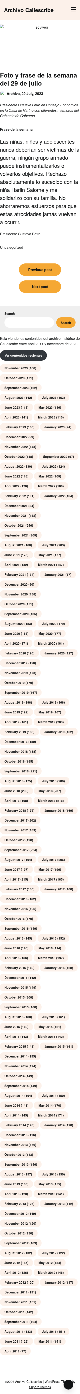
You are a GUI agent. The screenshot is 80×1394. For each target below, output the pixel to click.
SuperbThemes (40, 1387)
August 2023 (14, 397)
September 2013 (16, 1164)
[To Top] (68, 1385)
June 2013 (12, 1184)
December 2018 (16, 741)
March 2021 (46, 564)
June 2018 (12, 790)
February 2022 (15, 496)
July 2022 (49, 466)
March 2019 (46, 722)
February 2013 (15, 1203)
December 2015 (16, 977)
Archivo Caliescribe (29, 9)
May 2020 (45, 633)
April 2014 (12, 1115)
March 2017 (46, 879)
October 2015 (14, 997)
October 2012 (14, 1233)
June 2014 (12, 1105)
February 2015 (15, 1046)
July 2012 (49, 1253)
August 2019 (14, 702)
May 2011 (45, 1341)
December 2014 (16, 1056)
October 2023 (14, 378)
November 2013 (16, 1144)
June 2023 (12, 407)
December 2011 (16, 1292)
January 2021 (54, 574)
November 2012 (16, 1223)
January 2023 (54, 427)
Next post (40, 286)
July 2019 (49, 702)
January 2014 (54, 1125)
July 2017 (49, 859)
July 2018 (49, 781)
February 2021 (15, 574)
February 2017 (15, 889)
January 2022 (54, 496)
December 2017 (16, 820)
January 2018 (54, 810)
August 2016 (14, 938)
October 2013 (14, 1154)
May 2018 (45, 790)
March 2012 (46, 1272)
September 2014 (16, 1085)
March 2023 (46, 417)
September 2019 (16, 692)
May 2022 (45, 476)
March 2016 (46, 958)
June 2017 (12, 869)
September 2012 (16, 1243)
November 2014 (16, 1066)
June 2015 (12, 1026)
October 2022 (14, 456)
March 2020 (46, 643)
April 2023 (12, 417)
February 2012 (15, 1282)
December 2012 (16, 1213)
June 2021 (12, 555)
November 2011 (16, 1302)
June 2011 (12, 1341)
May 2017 (45, 869)
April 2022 (12, 486)
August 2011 (14, 1331)
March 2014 (46, 1115)
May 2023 (45, 407)
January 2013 (54, 1203)
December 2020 (16, 584)
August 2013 (14, 1174)
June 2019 (12, 712)
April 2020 (12, 643)
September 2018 (16, 771)
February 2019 (15, 732)
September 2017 (16, 849)
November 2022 (16, 446)
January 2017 (54, 889)
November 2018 (16, 751)
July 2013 (49, 1174)
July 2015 (49, 1017)
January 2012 (54, 1282)
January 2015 (54, 1046)
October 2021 (14, 525)
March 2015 (46, 1036)
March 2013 (46, 1194)
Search (9, 313)
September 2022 (55, 456)
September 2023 (16, 387)
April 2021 (12, 564)
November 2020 (16, 594)
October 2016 (14, 918)
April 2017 (12, 879)
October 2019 (14, 682)
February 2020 (15, 653)
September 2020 (16, 614)
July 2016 (49, 938)
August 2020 (14, 623)
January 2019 (54, 732)
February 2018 (15, 810)
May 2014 (45, 1105)
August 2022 (14, 466)
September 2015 (16, 1007)
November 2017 (16, 830)
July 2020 (49, 623)
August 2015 (14, 1017)
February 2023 (15, 427)
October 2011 (14, 1312)
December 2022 (16, 437)
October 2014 (14, 1076)
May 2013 (45, 1184)
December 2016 (16, 899)
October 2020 (14, 604)
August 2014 (14, 1095)
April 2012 (12, 1272)
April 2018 (12, 800)
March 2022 (46, 486)
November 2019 (16, 673)
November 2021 (16, 515)
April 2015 (12, 1036)
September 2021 (16, 535)
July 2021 (49, 545)
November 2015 (16, 987)
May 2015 (45, 1026)
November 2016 (16, 908)
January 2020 (54, 653)
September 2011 (16, 1321)
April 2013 (12, 1194)
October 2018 (14, 761)
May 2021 (45, 555)
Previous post (40, 269)
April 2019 (12, 722)
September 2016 (16, 928)
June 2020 (12, 633)
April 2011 (12, 1351)
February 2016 (15, 967)
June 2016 (12, 948)
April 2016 (12, 958)
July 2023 (49, 397)
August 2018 (14, 781)
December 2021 (16, 505)
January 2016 (54, 967)
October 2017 (14, 840)
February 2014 (15, 1125)
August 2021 (14, 545)
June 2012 (12, 1262)
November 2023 (16, 368)
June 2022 (12, 476)
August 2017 (14, 859)
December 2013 (16, 1135)
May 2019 (45, 712)
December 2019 (16, 663)
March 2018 (46, 800)
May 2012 (45, 1262)
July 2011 (49, 1331)
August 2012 (14, 1253)
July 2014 (49, 1095)
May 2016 (45, 948)
